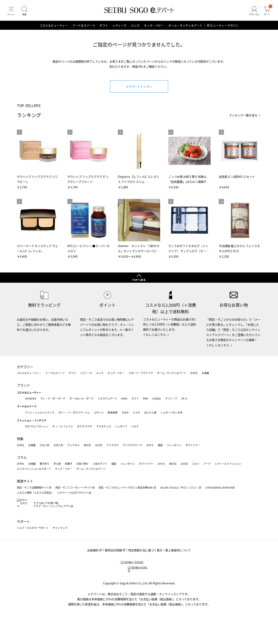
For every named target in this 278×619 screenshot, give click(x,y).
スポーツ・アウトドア (141, 373)
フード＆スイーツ (83, 25)
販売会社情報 (113, 550)
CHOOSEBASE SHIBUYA (218, 487)
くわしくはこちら (154, 334)
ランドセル (73, 445)
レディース (119, 25)
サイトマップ (60, 528)
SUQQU (156, 398)
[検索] (24, 11)
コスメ (195, 463)
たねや (125, 412)
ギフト (104, 25)
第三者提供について (178, 550)
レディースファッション (228, 463)
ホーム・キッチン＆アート (185, 25)
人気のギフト (100, 463)
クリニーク (171, 398)
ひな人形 (44, 445)
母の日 (87, 445)
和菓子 (68, 463)
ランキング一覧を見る (243, 115)
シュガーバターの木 (172, 412)
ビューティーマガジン (224, 25)
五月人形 (58, 445)
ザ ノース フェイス (62, 426)
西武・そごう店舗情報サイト (33, 487)
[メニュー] (11, 11)
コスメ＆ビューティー (53, 25)
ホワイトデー (192, 445)
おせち (150, 445)
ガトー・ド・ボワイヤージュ (74, 412)
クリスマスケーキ (132, 445)
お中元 (194, 373)
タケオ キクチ (84, 426)
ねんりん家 (150, 412)
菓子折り (44, 463)
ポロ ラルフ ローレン (36, 426)
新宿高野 (112, 412)
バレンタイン (174, 445)
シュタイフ (121, 426)
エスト (135, 398)
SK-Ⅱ (184, 398)
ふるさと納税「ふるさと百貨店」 (35, 492)
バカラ (135, 426)
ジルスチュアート (107, 398)
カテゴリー (25, 366)
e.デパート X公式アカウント (73, 492)
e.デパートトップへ (139, 86)
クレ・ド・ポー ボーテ (52, 398)
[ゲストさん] (254, 11)
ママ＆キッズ (103, 426)
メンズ (135, 25)
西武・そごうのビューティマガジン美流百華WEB (126, 487)
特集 (20, 438)
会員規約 (93, 550)
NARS (124, 398)
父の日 (98, 445)
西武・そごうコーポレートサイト (73, 487)
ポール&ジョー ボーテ (81, 398)
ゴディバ (99, 412)
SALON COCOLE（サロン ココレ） (179, 487)
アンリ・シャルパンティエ (39, 412)
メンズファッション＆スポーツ (34, 468)
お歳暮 (205, 373)
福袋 (160, 445)
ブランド (23, 385)
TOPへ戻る (139, 279)
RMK (145, 398)
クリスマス (112, 445)
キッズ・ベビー (154, 25)
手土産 (57, 463)
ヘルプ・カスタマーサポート (33, 528)
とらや (136, 412)
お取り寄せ (82, 463)
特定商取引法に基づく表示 (145, 550)
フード (207, 463)
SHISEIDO (30, 398)
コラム (22, 457)
